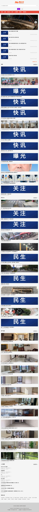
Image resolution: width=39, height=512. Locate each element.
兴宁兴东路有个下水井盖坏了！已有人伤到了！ (8, 294)
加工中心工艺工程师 (4, 466)
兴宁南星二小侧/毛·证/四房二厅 (6, 395)
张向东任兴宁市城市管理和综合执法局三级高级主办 (9, 172)
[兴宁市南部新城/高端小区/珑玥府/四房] (19, 340)
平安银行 (28, 499)
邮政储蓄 (19, 499)
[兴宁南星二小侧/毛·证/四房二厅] (19, 394)
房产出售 (3, 330)
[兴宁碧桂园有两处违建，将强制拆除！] (19, 160)
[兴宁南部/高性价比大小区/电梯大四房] (19, 372)
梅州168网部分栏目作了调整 (13, 31)
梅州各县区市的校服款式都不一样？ (6, 229)
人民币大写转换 (34, 497)
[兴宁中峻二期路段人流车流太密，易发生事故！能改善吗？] (19, 261)
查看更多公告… (34, 61)
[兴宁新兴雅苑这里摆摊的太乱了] (19, 239)
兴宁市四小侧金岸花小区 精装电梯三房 (7, 363)
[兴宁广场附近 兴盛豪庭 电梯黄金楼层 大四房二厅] (19, 448)
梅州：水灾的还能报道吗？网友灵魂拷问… (8, 327)
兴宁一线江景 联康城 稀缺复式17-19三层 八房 (8, 417)
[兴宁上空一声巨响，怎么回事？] (19, 138)
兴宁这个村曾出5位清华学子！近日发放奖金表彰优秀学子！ (10, 85)
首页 (2, 11)
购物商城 (24, 11)
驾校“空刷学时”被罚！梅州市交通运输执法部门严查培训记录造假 (11, 96)
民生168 (8, 11)
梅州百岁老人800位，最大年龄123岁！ (7, 150)
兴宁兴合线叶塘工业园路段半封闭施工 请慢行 (8, 118)
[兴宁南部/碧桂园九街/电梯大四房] (19, 383)
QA (1, 474)
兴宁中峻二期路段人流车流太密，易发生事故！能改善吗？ (10, 262)
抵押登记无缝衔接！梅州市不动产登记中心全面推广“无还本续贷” (11, 107)
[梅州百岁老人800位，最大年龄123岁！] (19, 149)
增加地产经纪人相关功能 (13, 55)
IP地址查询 (3, 497)
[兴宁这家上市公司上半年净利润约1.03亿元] (19, 73)
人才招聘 (16, 11)
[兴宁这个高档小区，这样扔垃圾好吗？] (19, 315)
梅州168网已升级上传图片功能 (14, 37)
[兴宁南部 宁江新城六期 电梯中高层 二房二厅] (19, 437)
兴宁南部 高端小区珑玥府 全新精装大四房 (7, 460)
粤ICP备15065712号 (14, 509)
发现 (5, 11)
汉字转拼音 (21, 497)
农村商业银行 (24, 499)
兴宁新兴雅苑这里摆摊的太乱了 (6, 240)
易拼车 (20, 11)
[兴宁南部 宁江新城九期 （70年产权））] (19, 405)
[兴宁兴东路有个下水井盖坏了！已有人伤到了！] (19, 293)
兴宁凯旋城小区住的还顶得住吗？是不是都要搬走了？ (9, 251)
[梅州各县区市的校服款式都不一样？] (19, 228)
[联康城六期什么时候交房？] (19, 282)
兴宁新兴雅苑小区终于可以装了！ (6, 305)
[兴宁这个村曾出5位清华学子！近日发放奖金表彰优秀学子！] (19, 84)
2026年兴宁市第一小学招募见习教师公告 (7, 488)
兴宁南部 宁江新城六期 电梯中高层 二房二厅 (8, 438)
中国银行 (5, 499)
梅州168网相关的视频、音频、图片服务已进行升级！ (17, 49)
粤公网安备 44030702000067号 (27, 509)
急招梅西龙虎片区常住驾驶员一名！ (6, 485)
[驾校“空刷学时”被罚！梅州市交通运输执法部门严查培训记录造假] (19, 95)
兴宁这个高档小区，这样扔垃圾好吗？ (7, 316)
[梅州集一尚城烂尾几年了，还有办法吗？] (19, 217)
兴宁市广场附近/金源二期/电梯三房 (6, 352)
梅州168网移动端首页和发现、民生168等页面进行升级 (17, 43)
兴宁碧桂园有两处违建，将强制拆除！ (7, 161)
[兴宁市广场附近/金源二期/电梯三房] (19, 351)
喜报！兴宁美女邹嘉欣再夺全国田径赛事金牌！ (8, 183)
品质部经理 (3, 470)
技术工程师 (3, 478)
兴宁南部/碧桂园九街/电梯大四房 (6, 384)
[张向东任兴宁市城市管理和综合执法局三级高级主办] (19, 171)
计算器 (2, 499)
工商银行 (9, 499)
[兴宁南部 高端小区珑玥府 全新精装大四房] (19, 459)
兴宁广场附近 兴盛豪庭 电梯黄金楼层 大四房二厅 (9, 449)
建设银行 (16, 499)
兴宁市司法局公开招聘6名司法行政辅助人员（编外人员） (10, 482)
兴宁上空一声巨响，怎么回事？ (6, 139)
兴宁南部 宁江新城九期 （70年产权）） (7, 406)
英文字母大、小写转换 (27, 497)
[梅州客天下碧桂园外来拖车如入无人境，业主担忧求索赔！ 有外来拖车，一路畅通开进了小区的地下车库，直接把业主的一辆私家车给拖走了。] (19, 29)
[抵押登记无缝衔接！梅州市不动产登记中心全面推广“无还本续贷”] (19, 106)
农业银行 (12, 499)
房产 (12, 11)
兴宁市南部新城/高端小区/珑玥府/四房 (7, 341)
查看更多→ (35, 64)
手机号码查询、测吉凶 (8, 497)
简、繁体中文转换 (16, 497)
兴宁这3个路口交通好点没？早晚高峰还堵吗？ (8, 273)
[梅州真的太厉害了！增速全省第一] (19, 192)
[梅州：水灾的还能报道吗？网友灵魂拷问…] (19, 326)
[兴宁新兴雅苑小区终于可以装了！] (19, 304)
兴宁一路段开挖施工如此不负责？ (6, 208)
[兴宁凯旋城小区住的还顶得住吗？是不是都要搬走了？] (19, 250)
